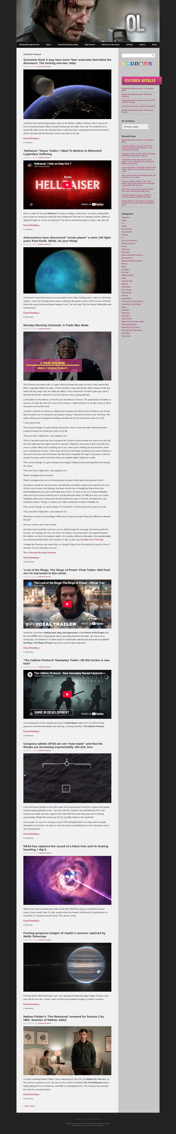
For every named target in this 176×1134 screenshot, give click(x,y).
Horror (124, 246)
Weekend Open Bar (129, 324)
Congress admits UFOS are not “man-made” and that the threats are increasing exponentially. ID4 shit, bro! (63, 745)
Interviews (126, 249)
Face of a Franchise (129, 241)
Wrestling (125, 333)
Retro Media (126, 293)
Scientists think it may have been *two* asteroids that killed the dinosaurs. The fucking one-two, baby (67, 61)
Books (124, 226)
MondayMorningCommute (29, 45)
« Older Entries (29, 1106)
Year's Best (126, 336)
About (154, 45)
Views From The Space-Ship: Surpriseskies (139, 106)
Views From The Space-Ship (133, 322)
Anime (124, 220)
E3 (123, 238)
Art (123, 223)
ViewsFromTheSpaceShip (68, 45)
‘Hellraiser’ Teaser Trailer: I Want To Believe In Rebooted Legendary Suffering (139, 155)
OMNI (124, 278)
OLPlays (129, 45)
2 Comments (28, 652)
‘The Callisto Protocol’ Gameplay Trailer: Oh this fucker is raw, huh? (139, 176)
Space (48, 45)
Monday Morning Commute (43, 552)
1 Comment (27, 143)
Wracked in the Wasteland (132, 330)
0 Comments (28, 317)
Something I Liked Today (131, 304)
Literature (125, 252)
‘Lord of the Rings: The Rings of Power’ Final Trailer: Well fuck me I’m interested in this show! (139, 169)
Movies (142, 45)
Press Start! (126, 290)
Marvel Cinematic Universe (132, 255)
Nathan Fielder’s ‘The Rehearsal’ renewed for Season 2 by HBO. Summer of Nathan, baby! (63, 1018)
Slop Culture (126, 298)
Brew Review (127, 229)
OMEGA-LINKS (127, 275)
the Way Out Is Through (92, 540)
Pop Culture (126, 287)
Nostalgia (125, 270)
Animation (126, 217)
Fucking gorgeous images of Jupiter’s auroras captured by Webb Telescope (136, 196)
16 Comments (28, 562)
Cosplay (125, 235)
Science (125, 296)
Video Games (90, 45)
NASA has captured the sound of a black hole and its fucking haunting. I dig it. (137, 190)
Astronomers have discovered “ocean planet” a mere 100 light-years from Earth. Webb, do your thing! (67, 239)
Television (126, 313)
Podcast (125, 284)
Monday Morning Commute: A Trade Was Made (56, 325)
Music (124, 267)
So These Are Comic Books (132, 301)
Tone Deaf (126, 316)
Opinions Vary (127, 281)
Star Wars (126, 310)
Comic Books (127, 232)
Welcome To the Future (111, 45)
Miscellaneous (127, 258)
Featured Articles (128, 243)
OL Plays (125, 272)
